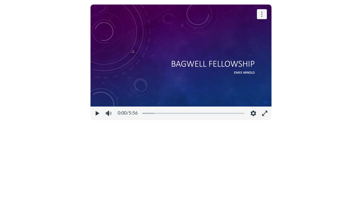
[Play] (97, 113)
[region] (181, 62)
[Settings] (253, 113)
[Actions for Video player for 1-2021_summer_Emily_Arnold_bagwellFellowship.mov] (262, 14)
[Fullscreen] (264, 113)
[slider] (193, 113)
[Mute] (108, 113)
